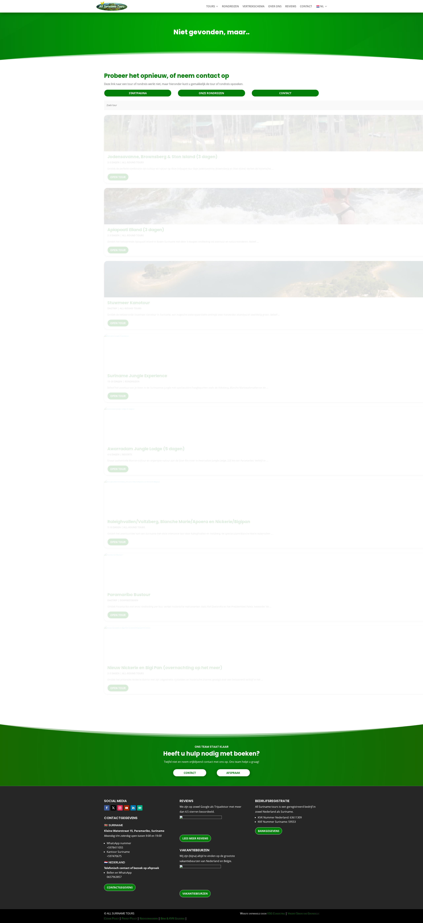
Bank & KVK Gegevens (173, 918)
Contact (306, 6)
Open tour (118, 177)
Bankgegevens (268, 831)
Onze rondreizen (211, 93)
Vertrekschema (254, 6)
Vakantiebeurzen (195, 893)
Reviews (290, 6)
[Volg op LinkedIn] (133, 807)
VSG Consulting (276, 913)
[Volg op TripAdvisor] (139, 807)
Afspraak (233, 773)
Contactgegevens (120, 887)
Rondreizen (230, 6)
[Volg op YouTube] (126, 807)
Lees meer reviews (195, 838)
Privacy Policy (129, 918)
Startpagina (138, 93)
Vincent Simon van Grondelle (303, 913)
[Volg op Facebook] (106, 807)
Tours (210, 6)
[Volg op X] (113, 807)
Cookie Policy (111, 918)
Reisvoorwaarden (149, 918)
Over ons (275, 6)
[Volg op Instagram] (120, 807)
